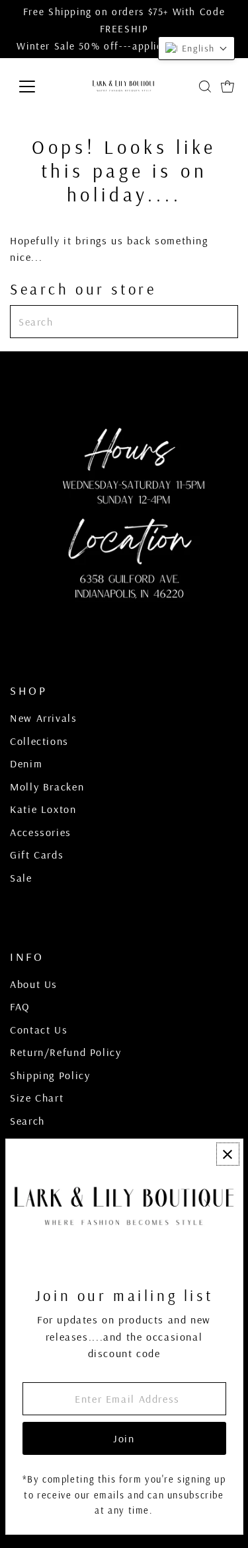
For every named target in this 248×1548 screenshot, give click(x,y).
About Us (34, 984)
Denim (26, 763)
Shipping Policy (50, 1075)
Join (123, 1438)
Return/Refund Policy (65, 1052)
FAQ (20, 1006)
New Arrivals (43, 717)
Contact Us (38, 1029)
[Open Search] (205, 86)
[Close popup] (227, 1154)
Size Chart (36, 1097)
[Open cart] (227, 86)
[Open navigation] (37, 86)
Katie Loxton (43, 809)
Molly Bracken (47, 786)
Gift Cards (36, 854)
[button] (196, 48)
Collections (39, 741)
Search (27, 1120)
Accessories (40, 832)
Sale (21, 877)
